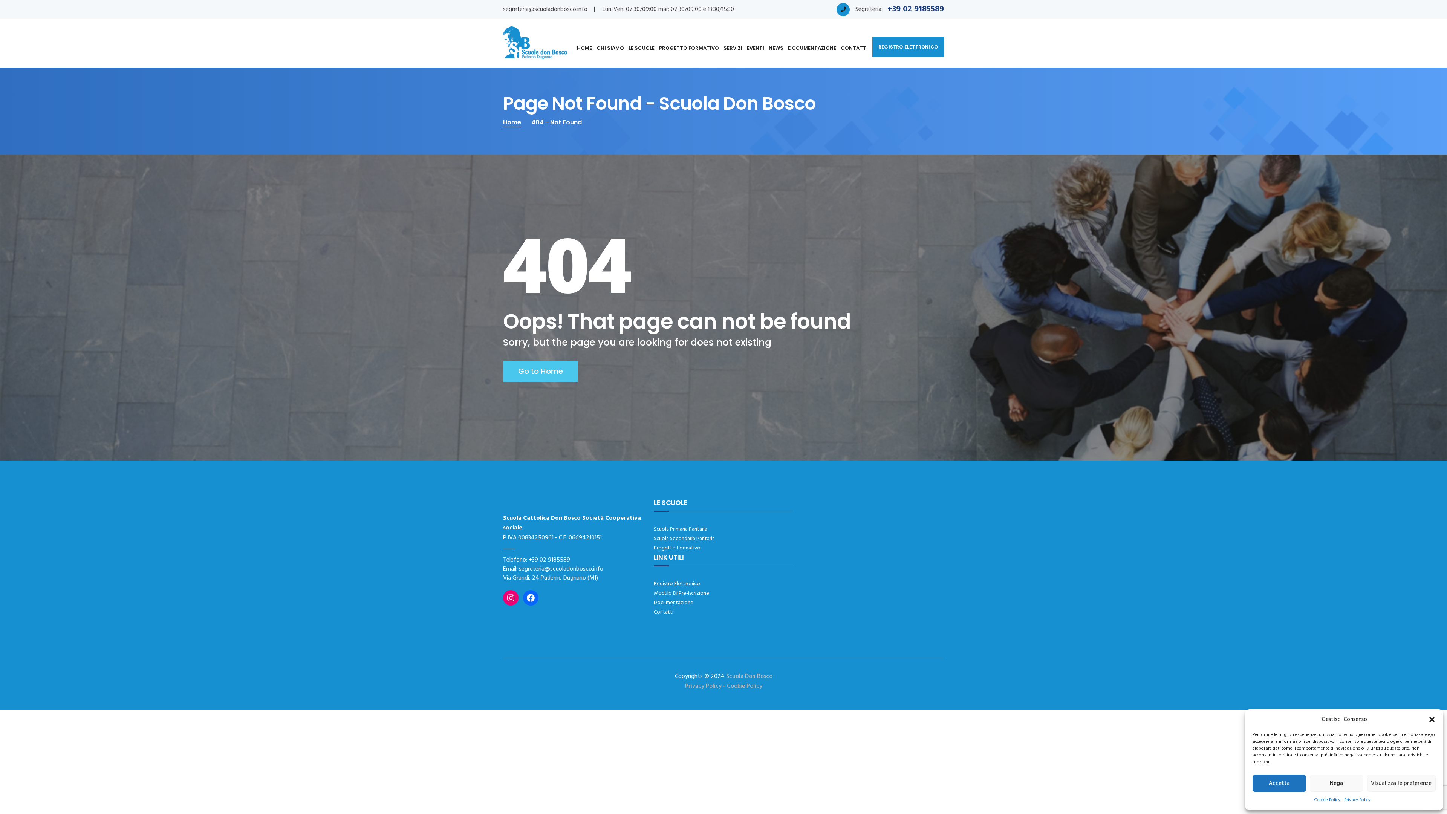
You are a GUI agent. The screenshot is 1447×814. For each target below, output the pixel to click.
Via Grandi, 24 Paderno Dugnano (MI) (550, 578)
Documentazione (812, 48)
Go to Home (540, 371)
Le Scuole (642, 48)
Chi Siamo (610, 48)
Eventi (755, 48)
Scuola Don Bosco (749, 676)
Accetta (1279, 783)
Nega (1336, 783)
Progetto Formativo (689, 48)
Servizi (733, 48)
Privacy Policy (1357, 800)
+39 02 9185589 (549, 560)
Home (584, 48)
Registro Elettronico (677, 584)
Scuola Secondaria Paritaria (684, 538)
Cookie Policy (1327, 800)
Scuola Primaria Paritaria (680, 529)
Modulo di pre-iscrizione (681, 593)
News (776, 48)
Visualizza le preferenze (1401, 783)
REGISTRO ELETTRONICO (908, 47)
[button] (1432, 719)
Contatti (854, 48)
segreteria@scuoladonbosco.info (545, 9)
